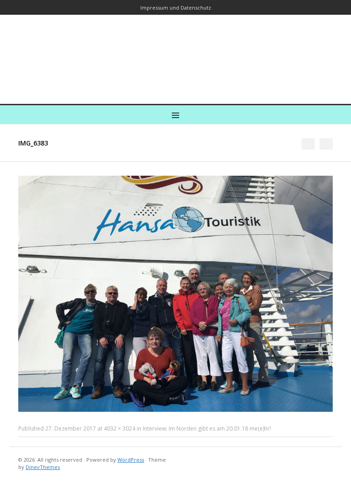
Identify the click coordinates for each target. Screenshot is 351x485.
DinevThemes (43, 466)
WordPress (130, 459)
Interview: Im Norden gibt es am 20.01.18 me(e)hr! (207, 428)
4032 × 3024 (119, 428)
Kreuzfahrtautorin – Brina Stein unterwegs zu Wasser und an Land (175, 53)
